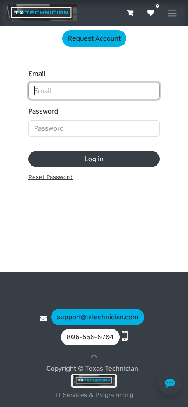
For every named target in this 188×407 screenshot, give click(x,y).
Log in (94, 158)
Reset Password (50, 177)
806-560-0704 (90, 336)
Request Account (94, 38)
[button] (94, 355)
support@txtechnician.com (98, 316)
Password (43, 111)
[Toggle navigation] (172, 12)
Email (36, 73)
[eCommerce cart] (130, 12)
